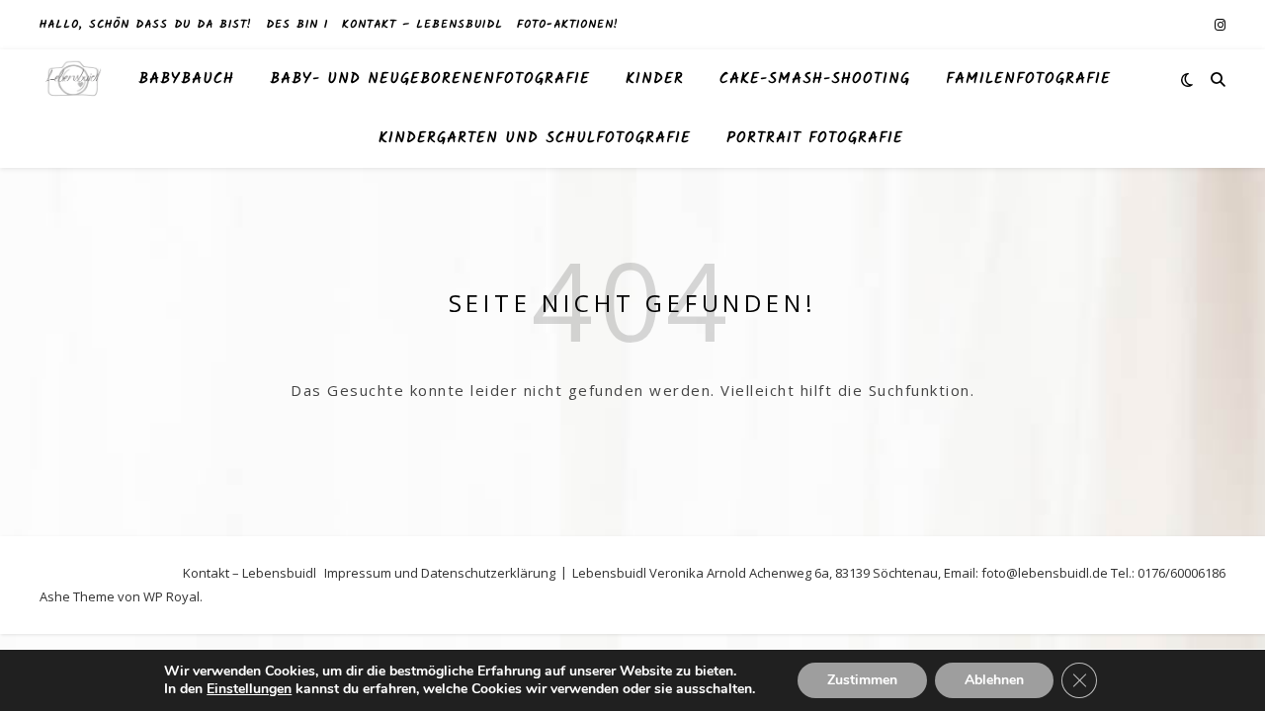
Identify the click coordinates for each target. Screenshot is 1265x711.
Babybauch (186, 79)
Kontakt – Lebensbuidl (422, 24)
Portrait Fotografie (814, 138)
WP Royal (171, 596)
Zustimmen (862, 680)
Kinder (655, 79)
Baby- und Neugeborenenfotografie (430, 79)
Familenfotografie (1028, 79)
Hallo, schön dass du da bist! (146, 24)
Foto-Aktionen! (568, 24)
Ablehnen (994, 680)
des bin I (297, 24)
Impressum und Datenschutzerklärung (439, 573)
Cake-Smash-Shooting (814, 79)
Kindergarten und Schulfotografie (535, 138)
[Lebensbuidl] (74, 79)
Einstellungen (249, 689)
